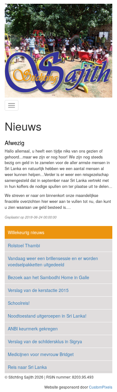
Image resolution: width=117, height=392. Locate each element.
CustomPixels (100, 386)
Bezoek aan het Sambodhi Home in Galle (48, 277)
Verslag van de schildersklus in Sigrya (45, 341)
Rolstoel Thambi (24, 245)
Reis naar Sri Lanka (27, 367)
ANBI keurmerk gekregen (33, 328)
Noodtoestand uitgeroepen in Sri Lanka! (47, 316)
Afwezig (14, 142)
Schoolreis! (19, 303)
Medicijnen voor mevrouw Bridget (41, 354)
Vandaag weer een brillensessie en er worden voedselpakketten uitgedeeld (53, 261)
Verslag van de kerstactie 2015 (38, 290)
